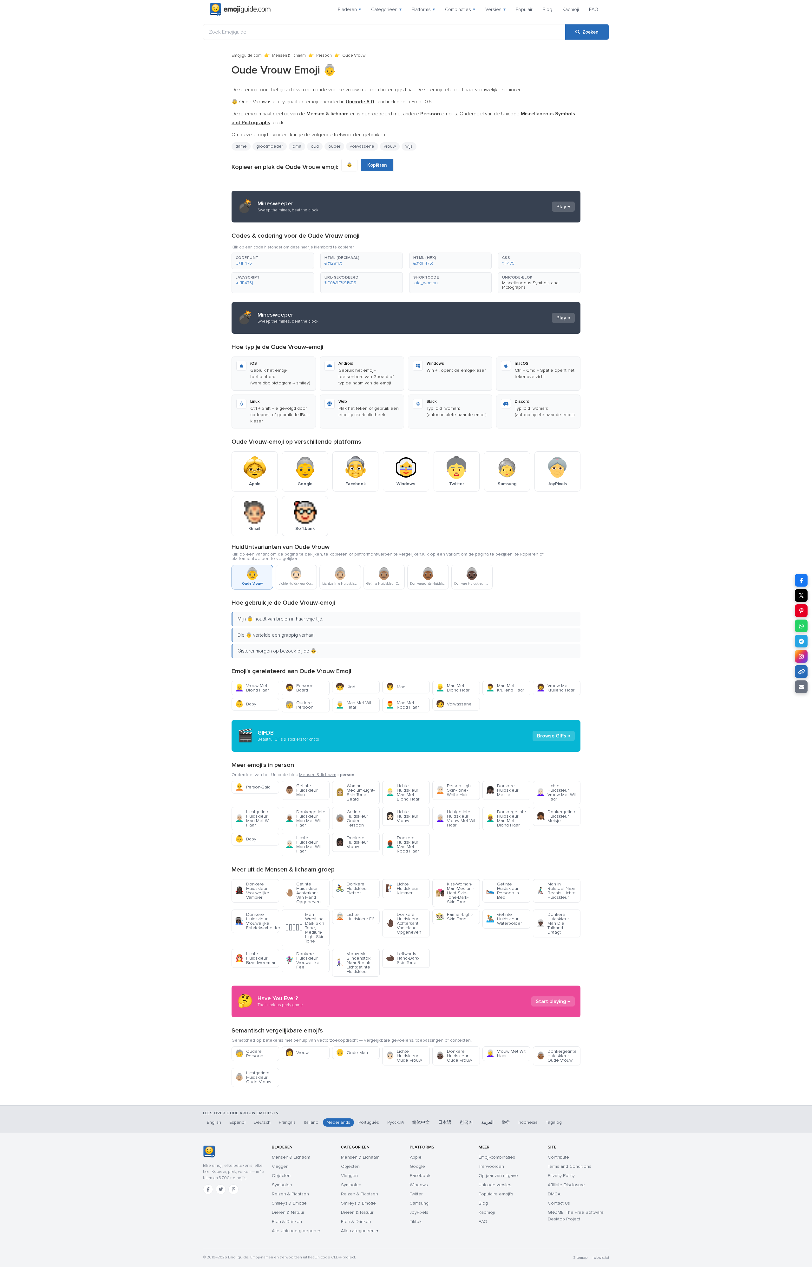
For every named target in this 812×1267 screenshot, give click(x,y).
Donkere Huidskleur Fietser (352, 888)
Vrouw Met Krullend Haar (555, 688)
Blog (547, 9)
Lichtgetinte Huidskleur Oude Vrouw (253, 1077)
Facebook (420, 1175)
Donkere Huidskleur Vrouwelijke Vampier (252, 890)
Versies (495, 9)
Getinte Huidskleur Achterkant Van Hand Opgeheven (303, 892)
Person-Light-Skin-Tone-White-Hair (454, 790)
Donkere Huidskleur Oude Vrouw (454, 1056)
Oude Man (352, 1052)
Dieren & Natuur (288, 1212)
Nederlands (338, 1122)
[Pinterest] (233, 1189)
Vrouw (297, 1052)
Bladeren (349, 9)
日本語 (444, 1122)
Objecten (281, 1175)
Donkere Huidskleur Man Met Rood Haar (402, 844)
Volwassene (454, 704)
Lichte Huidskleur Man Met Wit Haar (303, 844)
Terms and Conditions (569, 1166)
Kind (345, 687)
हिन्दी (505, 1122)
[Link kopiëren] (801, 671)
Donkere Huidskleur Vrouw (352, 842)
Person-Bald (253, 787)
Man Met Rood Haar (402, 705)
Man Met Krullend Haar (505, 688)
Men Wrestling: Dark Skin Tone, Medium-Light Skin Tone (304, 928)
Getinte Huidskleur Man (301, 790)
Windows (419, 1184)
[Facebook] (208, 1189)
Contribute (558, 1157)
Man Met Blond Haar (452, 688)
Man (395, 687)
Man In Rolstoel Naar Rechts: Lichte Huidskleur (556, 890)
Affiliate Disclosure (566, 1184)
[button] (273, 261)
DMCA (554, 1194)
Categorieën (386, 9)
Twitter (416, 1194)
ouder (334, 146)
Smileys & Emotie (289, 1203)
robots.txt (601, 1257)
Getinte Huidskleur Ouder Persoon (352, 818)
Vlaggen (280, 1166)
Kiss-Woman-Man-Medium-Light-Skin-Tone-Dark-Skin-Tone (455, 892)
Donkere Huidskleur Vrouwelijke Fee (302, 960)
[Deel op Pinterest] (801, 610)
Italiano (311, 1122)
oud (315, 146)
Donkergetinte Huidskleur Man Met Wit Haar (305, 818)
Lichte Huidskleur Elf (355, 917)
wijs (409, 146)
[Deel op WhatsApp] (801, 626)
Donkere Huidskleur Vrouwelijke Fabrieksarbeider (257, 921)
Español (237, 1122)
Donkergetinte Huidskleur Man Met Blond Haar (506, 818)
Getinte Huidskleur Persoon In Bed (502, 890)
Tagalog (554, 1122)
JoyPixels (419, 1212)
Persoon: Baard (299, 688)
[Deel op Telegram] (801, 641)
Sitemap (580, 1257)
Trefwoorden (491, 1166)
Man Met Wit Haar (353, 705)
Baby (245, 704)
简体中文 (421, 1122)
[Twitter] (221, 1189)
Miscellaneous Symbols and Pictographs (530, 285)
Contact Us (559, 1203)
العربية (487, 1122)
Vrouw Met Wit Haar (506, 1053)
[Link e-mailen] (801, 686)
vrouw (390, 146)
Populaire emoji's (496, 1194)
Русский (395, 1122)
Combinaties (460, 9)
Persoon (324, 55)
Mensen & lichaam (289, 55)
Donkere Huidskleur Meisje (502, 790)
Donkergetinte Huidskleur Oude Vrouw (556, 1056)
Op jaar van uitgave (498, 1175)
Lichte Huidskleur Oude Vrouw (404, 1056)
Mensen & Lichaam (291, 1157)
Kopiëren (377, 165)
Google (417, 1166)
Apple (416, 1157)
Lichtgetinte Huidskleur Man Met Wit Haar (253, 818)
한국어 (466, 1122)
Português (368, 1122)
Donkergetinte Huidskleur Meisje (556, 816)
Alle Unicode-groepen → (296, 1230)
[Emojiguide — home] (240, 9)
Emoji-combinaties (497, 1157)
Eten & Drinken (287, 1221)
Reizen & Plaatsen (290, 1194)
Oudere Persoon (299, 705)
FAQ (593, 9)
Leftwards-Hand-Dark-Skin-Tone (402, 958)
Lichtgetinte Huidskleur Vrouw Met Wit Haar (455, 818)
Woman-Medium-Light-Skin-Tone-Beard (355, 792)
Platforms (423, 9)
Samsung (419, 1203)
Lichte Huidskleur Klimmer (402, 888)
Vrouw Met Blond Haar (252, 688)
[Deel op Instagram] (801, 656)
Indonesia (528, 1122)
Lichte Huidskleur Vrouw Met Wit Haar (556, 792)
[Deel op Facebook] (801, 580)
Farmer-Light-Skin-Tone (454, 917)
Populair (524, 9)
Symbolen (282, 1184)
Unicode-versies (495, 1184)
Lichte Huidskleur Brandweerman (256, 958)
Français (287, 1122)
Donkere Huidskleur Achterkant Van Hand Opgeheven (403, 923)
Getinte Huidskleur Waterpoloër (504, 919)
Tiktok (416, 1221)
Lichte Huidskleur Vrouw (402, 816)
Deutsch (262, 1122)
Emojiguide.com (247, 55)
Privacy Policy (561, 1175)
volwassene (362, 146)
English (214, 1122)
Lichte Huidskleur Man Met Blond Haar (402, 792)
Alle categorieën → (359, 1230)
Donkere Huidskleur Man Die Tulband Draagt (552, 923)
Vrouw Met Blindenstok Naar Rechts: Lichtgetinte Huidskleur (354, 962)
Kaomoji (570, 9)
